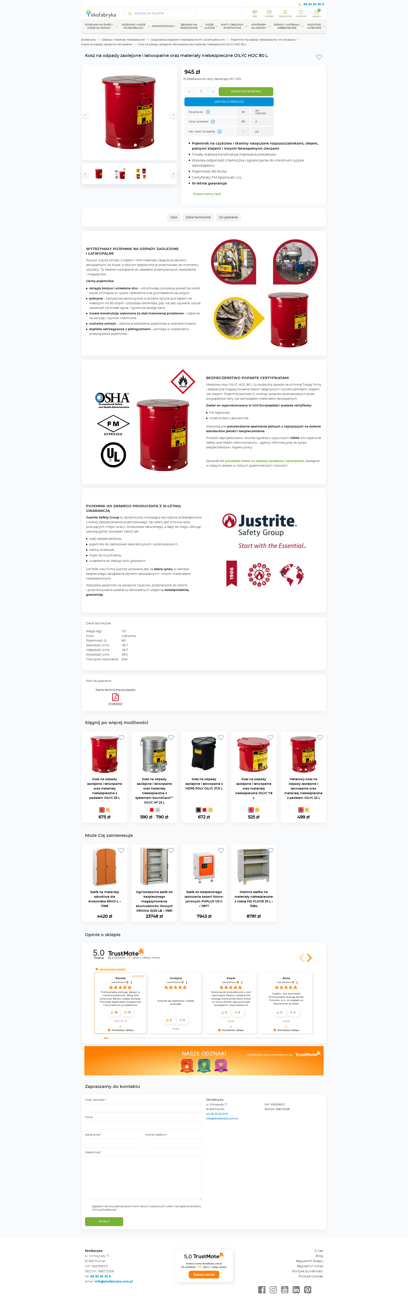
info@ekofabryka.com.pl (222, 1118)
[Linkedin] (296, 1289)
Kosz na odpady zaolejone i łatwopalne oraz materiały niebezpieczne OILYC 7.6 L (253, 788)
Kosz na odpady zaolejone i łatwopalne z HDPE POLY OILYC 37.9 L (204, 784)
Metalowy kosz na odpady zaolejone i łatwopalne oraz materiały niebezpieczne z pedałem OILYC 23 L (303, 788)
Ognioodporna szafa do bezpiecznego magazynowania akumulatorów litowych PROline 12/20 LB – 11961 (154, 901)
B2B (255, 16)
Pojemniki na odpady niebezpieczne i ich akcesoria (263, 39)
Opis (173, 217)
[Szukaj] (130, 13)
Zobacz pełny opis (207, 194)
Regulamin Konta (310, 1266)
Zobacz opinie (204, 1274)
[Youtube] (284, 1289)
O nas (318, 1251)
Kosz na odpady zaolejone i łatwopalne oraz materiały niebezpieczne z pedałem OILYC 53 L (104, 788)
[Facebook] (261, 1289)
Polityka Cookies (311, 1276)
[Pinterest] (307, 1289)
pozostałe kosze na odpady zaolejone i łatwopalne (264, 461)
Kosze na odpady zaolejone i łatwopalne (106, 44)
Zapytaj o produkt (229, 102)
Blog (319, 1256)
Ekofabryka (88, 39)
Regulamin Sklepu (309, 1261)
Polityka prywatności (307, 1271)
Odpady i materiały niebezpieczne (123, 39)
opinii (143, 957)
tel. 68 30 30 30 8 (217, 1114)
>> (173, 174)
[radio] (102, 810)
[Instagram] (273, 1289)
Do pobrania (228, 217)
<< (85, 174)
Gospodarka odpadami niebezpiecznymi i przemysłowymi (188, 39)
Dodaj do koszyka (246, 91)
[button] (308, 957)
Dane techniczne (198, 217)
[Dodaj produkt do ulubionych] (319, 57)
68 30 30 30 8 (313, 4)
